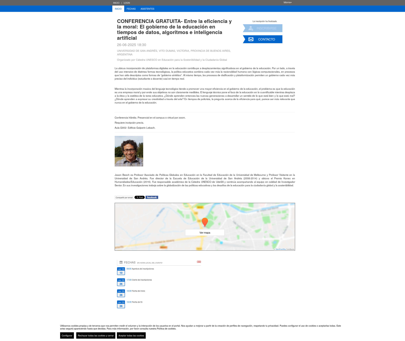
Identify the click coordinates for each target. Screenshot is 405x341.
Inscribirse (267, 28)
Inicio (116, 2)
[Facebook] (152, 196)
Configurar (67, 335)
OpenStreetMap (281, 249)
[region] (202, 330)
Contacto (266, 39)
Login (127, 2)
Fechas (131, 8)
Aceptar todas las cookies (131, 335)
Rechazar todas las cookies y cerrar (96, 335)
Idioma (287, 2)
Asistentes (147, 8)
